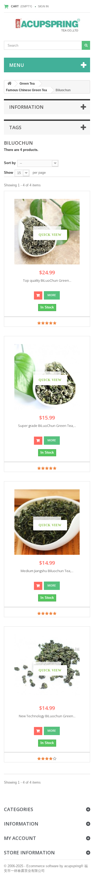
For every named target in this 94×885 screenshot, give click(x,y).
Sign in (43, 6)
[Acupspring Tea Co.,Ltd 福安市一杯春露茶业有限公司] (47, 25)
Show (8, 173)
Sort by (10, 163)
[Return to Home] (9, 83)
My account (20, 838)
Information (26, 107)
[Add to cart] (38, 295)
